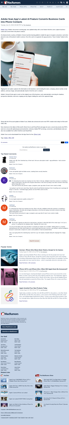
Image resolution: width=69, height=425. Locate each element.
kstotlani (11, 177)
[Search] (64, 2)
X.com (5, 341)
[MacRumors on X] (45, 2)
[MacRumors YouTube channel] (50, 2)
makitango (12, 205)
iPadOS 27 (49, 6)
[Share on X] (62, 142)
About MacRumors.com (9, 327)
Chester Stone (13, 157)
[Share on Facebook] (66, 142)
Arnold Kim (3, 338)
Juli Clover (3, 344)
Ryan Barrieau (18, 361)
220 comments (32, 263)
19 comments (31, 282)
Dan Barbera (3, 361)
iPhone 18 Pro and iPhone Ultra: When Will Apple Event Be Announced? (43, 269)
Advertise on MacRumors (9, 331)
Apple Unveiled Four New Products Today (33, 288)
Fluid (19, 417)
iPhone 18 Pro (23, 6)
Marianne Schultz (18, 355)
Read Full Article (23, 263)
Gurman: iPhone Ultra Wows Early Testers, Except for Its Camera (41, 250)
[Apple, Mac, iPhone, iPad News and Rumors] (12, 4)
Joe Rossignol (43, 271)
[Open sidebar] (67, 3)
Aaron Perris (17, 367)
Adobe (6, 138)
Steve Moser (3, 367)
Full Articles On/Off (13, 417)
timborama (12, 168)
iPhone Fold (33, 6)
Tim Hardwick (27, 25)
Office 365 (11, 138)
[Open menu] (2, 2)
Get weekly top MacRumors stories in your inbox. (34, 147)
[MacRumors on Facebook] (42, 2)
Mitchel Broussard (5, 350)
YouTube (6, 375)
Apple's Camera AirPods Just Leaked (18, 392)
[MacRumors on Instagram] (40, 2)
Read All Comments (34, 241)
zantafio (11, 195)
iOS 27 (41, 6)
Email (2, 341)
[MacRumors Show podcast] (37, 2)
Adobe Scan (4, 29)
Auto (27, 417)
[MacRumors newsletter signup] (58, 2)
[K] (4, 183)
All (67, 6)
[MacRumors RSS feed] (55, 2)
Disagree (20, 164)
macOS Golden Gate (61, 6)
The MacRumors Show (46, 375)
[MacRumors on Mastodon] (47, 2)
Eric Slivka (17, 338)
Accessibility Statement (5, 415)
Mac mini (4, 6)
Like (17, 164)
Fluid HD (22, 417)
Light (29, 417)
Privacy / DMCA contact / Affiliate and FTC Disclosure (12, 412)
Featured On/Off (4, 417)
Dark (32, 417)
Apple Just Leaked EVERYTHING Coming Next (20, 399)
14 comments (4, 142)
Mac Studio (13, 6)
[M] (4, 210)
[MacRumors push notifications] (53, 2)
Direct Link (37, 134)
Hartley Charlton (4, 355)
